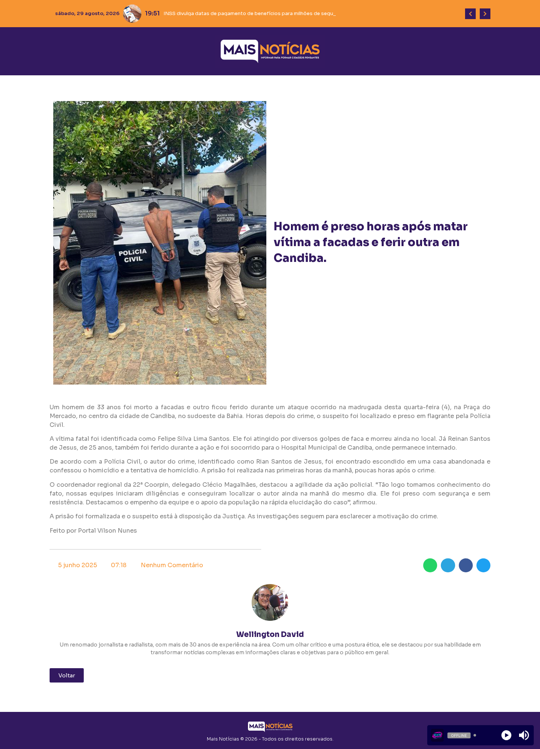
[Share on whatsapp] (430, 565)
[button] (67, 675)
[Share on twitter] (483, 565)
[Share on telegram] (448, 565)
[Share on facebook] (466, 565)
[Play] (506, 735)
